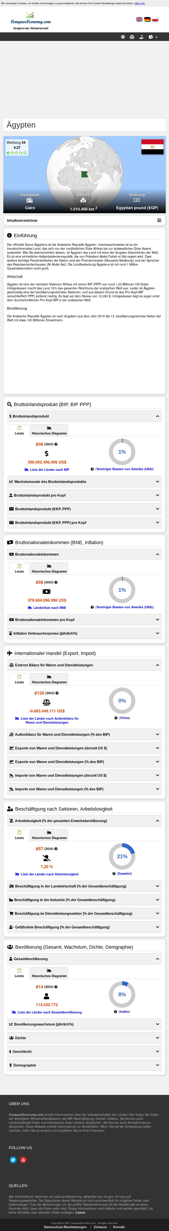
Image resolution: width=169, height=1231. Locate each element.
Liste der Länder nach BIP (49, 469)
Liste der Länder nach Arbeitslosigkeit (49, 874)
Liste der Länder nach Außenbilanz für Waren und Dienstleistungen (49, 720)
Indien (124, 1011)
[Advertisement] (84, 79)
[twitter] (13, 1161)
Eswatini (124, 873)
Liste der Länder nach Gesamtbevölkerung (49, 1012)
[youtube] (23, 1161)
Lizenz (80, 1212)
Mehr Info (140, 3)
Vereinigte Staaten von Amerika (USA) (124, 469)
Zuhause (100, 1227)
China (124, 717)
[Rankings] (153, 36)
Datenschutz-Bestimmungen (65, 1227)
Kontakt (119, 1227)
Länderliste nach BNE (49, 607)
